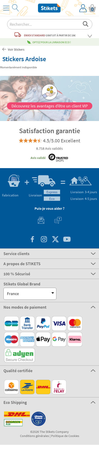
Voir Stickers (15, 49)
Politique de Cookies (65, 436)
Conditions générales (34, 436)
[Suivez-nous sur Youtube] (67, 239)
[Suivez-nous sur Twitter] (55, 239)
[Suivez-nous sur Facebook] (32, 239)
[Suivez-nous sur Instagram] (44, 239)
